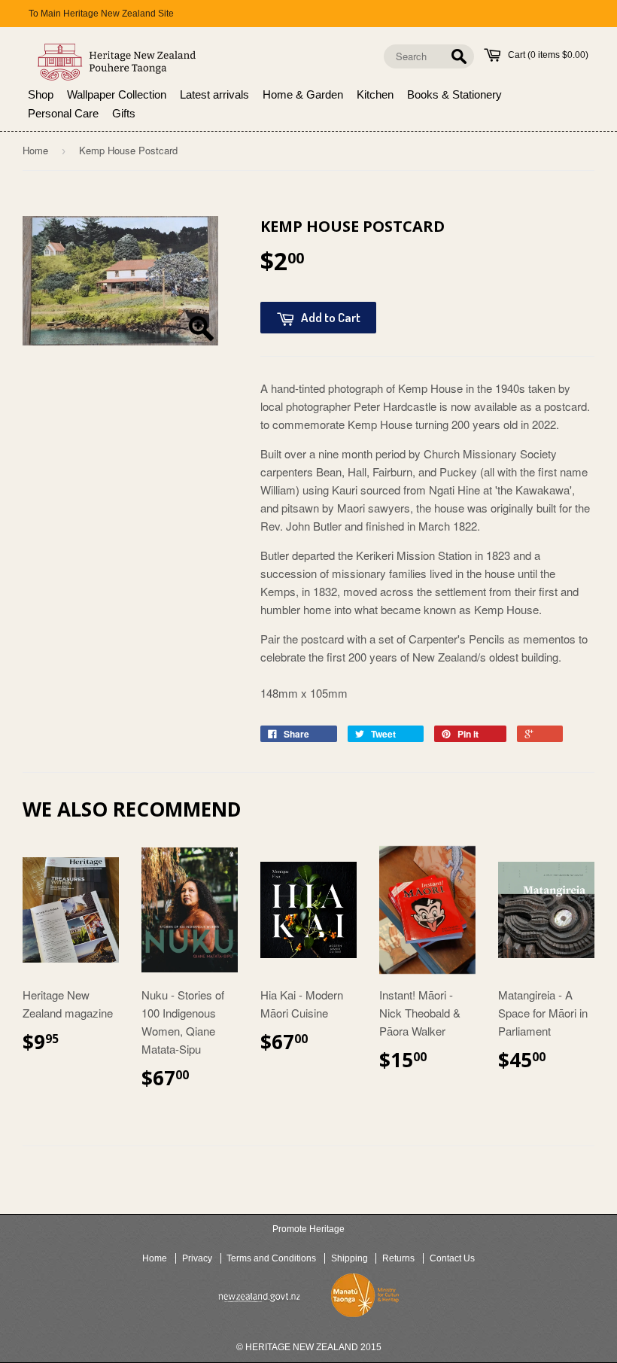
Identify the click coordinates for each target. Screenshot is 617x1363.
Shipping (349, 1258)
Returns (398, 1258)
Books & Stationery (454, 95)
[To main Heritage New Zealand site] (117, 62)
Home (35, 150)
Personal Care (63, 114)
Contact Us (452, 1258)
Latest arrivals (214, 95)
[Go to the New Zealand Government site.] (258, 1297)
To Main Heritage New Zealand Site (101, 13)
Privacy (197, 1258)
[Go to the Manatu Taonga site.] (365, 1298)
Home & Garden (303, 95)
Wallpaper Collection (116, 95)
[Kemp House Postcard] (120, 280)
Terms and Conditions (271, 1258)
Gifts (123, 114)
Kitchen (375, 95)
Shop (40, 95)
